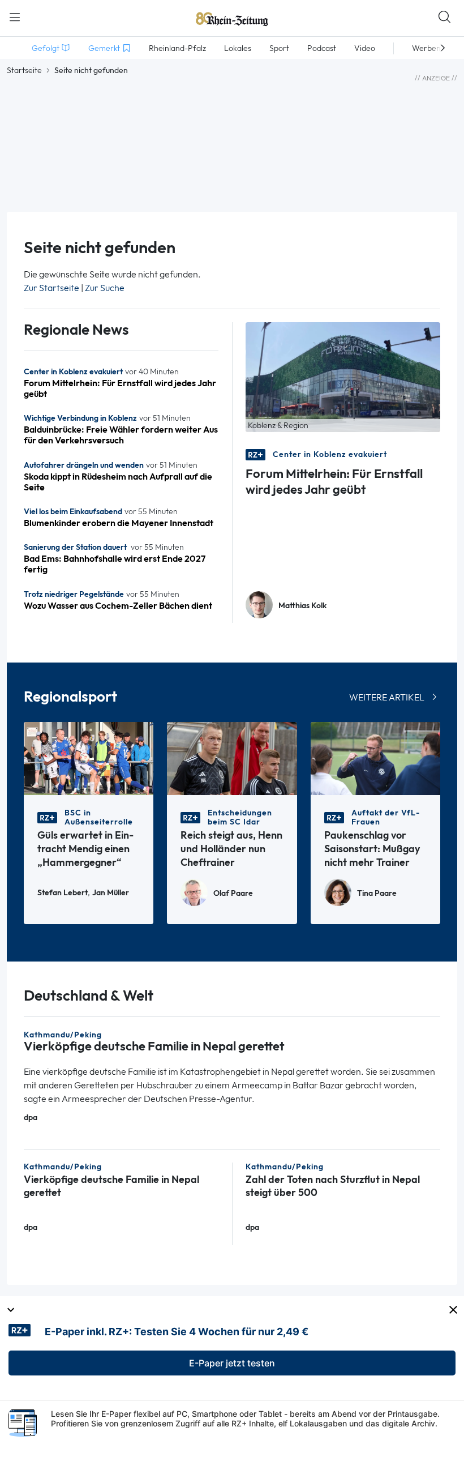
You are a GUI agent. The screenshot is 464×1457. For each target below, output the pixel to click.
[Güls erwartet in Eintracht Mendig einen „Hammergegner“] (88, 757)
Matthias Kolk (302, 605)
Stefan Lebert (62, 892)
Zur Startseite (51, 288)
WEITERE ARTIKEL (386, 697)
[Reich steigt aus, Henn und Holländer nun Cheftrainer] (232, 757)
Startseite (24, 70)
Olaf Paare (233, 893)
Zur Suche (104, 288)
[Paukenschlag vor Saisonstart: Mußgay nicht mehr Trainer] (375, 757)
